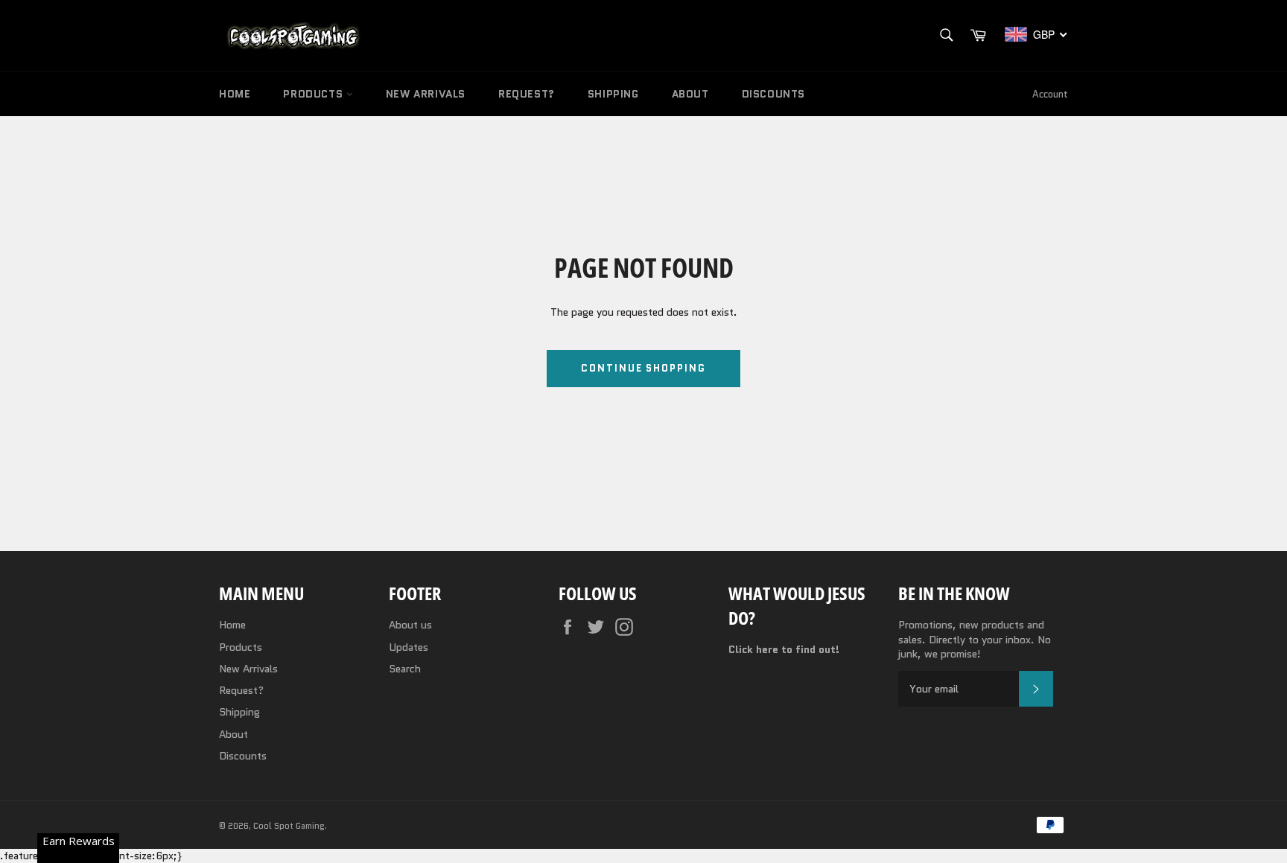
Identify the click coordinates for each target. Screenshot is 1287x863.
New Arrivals (425, 93)
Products (314, 93)
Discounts (773, 93)
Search (405, 668)
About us (410, 624)
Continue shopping (643, 368)
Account (1050, 94)
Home (234, 93)
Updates (408, 647)
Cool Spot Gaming (289, 826)
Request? (526, 93)
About (690, 93)
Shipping (613, 93)
